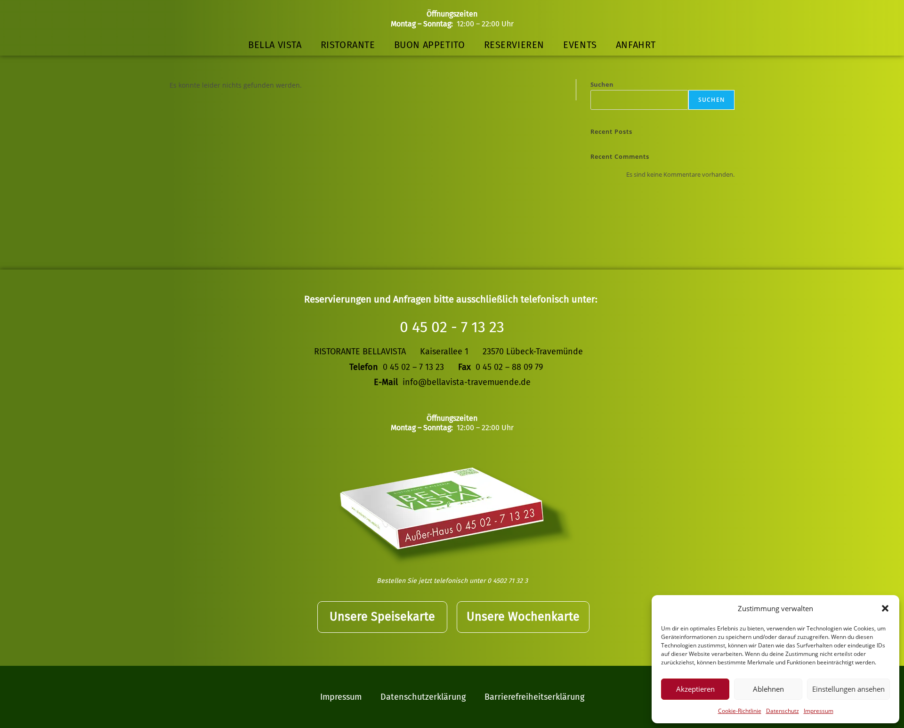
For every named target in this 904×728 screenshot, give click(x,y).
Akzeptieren (695, 689)
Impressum (818, 711)
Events (580, 44)
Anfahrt (636, 44)
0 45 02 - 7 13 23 (452, 327)
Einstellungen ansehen (848, 689)
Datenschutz (782, 711)
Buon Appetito (429, 44)
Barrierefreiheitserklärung (534, 697)
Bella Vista (275, 44)
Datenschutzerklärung (423, 697)
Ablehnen (768, 689)
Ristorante (348, 44)
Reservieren (514, 44)
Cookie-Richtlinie (739, 711)
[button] (885, 608)
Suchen (601, 84)
